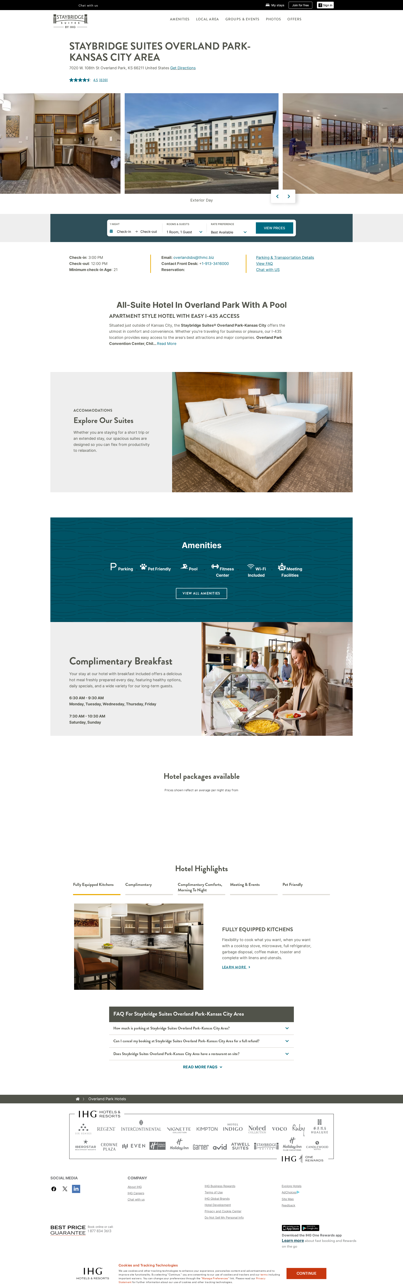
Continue (307, 1273)
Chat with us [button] (88, 5)
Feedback (288, 1205)
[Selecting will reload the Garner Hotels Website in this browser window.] (201, 1146)
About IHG (135, 1187)
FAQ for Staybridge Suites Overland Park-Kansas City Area (178, 1014)
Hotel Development (218, 1205)
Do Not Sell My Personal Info (224, 1217)
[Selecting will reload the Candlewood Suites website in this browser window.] (317, 1146)
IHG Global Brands (217, 1198)
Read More (166, 343)
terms (264, 1274)
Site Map (288, 1199)
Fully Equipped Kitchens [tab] (93, 885)
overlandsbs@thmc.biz (193, 257)
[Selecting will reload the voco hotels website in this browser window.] (279, 1128)
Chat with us (136, 1199)
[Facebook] (54, 1189)
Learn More (234, 967)
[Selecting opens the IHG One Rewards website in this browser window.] (302, 1159)
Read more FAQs (200, 1067)
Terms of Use (214, 1192)
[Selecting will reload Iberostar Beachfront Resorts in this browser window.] (85, 1146)
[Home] (77, 1099)
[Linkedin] (76, 1189)
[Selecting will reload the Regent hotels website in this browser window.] (106, 1128)
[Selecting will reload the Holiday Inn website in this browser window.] (179, 1146)
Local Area (207, 19)
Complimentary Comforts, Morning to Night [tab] (200, 887)
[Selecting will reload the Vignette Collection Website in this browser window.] (179, 1128)
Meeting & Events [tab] (245, 885)
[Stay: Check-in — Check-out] (134, 231)
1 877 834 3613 (99, 1231)
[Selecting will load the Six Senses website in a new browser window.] (83, 1128)
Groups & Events (242, 19)
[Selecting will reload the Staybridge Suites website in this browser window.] (266, 1146)
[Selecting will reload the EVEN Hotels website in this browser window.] (133, 1146)
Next (288, 196)
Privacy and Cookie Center (223, 1211)
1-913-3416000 (215, 263)
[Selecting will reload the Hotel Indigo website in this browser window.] (233, 1128)
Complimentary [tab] (138, 885)
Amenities (180, 19)
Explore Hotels (291, 1186)
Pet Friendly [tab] (293, 885)
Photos (273, 19)
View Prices (274, 228)
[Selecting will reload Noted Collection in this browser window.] (257, 1128)
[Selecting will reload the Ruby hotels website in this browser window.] (298, 1128)
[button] (325, 5)
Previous (277, 196)
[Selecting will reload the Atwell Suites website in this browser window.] (240, 1146)
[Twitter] (65, 1189)
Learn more (293, 1240)
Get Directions (183, 68)
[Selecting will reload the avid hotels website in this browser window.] (220, 1146)
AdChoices (289, 1192)
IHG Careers (136, 1193)
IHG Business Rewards (220, 1186)
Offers (294, 19)
